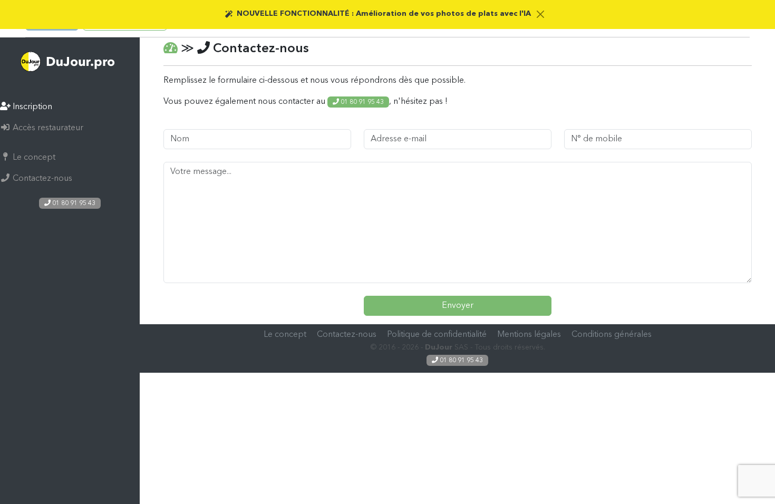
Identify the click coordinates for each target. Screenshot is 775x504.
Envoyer (457, 306)
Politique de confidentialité (437, 335)
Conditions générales (611, 335)
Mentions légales (529, 335)
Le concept (33, 157)
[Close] (540, 14)
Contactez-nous (41, 179)
